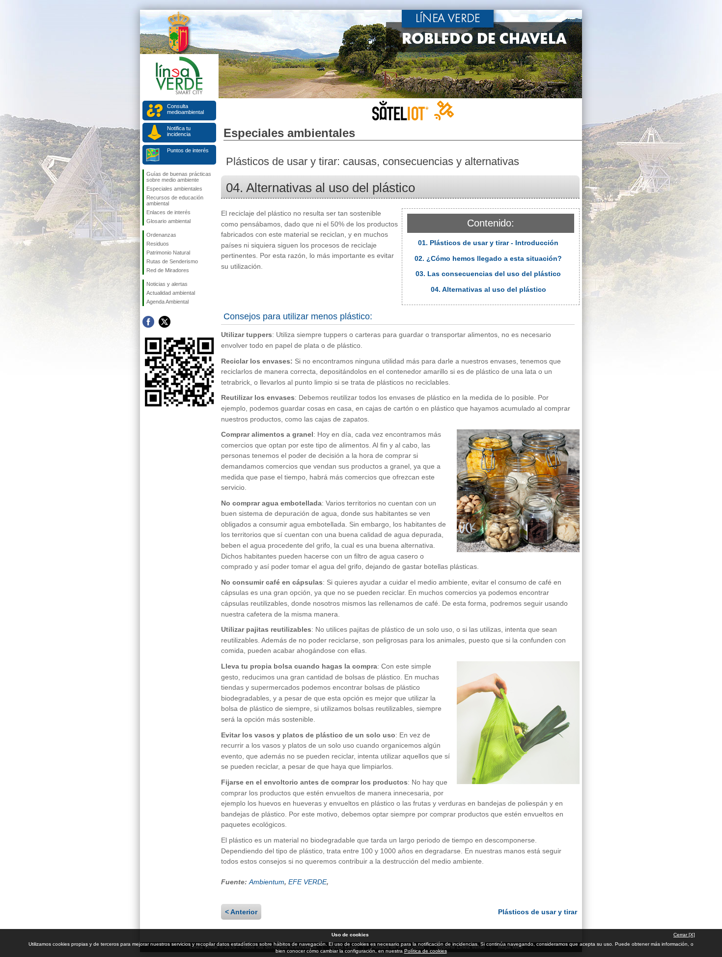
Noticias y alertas (167, 284)
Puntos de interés (188, 150)
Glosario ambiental (168, 221)
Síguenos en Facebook (148, 322)
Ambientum (266, 882)
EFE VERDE (307, 882)
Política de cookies (425, 951)
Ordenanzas (161, 235)
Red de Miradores (167, 270)
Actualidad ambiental (170, 293)
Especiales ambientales (174, 189)
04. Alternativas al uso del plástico (488, 289)
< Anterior (241, 912)
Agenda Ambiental (167, 302)
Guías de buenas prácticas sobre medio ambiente (178, 177)
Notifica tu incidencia (179, 131)
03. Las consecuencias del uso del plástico (488, 274)
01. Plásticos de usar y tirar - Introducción (488, 243)
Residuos (157, 244)
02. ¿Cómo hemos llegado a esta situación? (488, 258)
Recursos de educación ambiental (174, 200)
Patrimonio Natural (168, 252)
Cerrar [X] (684, 934)
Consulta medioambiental (185, 109)
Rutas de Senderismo (172, 261)
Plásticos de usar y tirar (537, 912)
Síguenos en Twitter (164, 322)
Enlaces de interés (168, 212)
